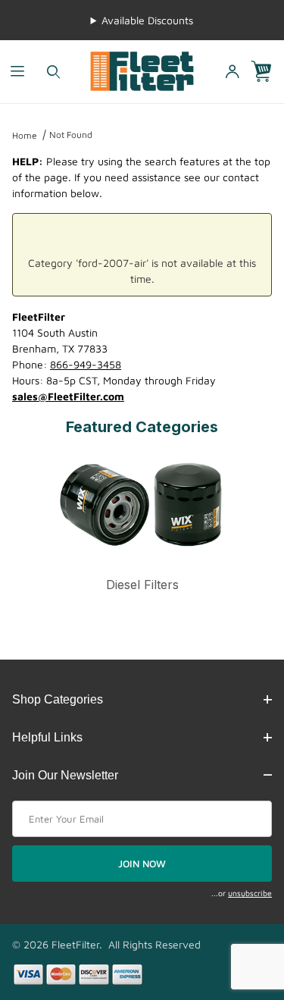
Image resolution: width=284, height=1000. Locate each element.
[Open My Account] (232, 71)
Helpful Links (47, 737)
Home (24, 135)
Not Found (70, 134)
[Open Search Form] (53, 71)
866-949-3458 (85, 364)
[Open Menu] (18, 71)
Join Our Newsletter (65, 775)
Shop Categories (57, 699)
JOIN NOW (142, 863)
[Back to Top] (238, 905)
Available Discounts (147, 20)
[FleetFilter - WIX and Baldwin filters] (142, 70)
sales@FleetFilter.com (68, 396)
